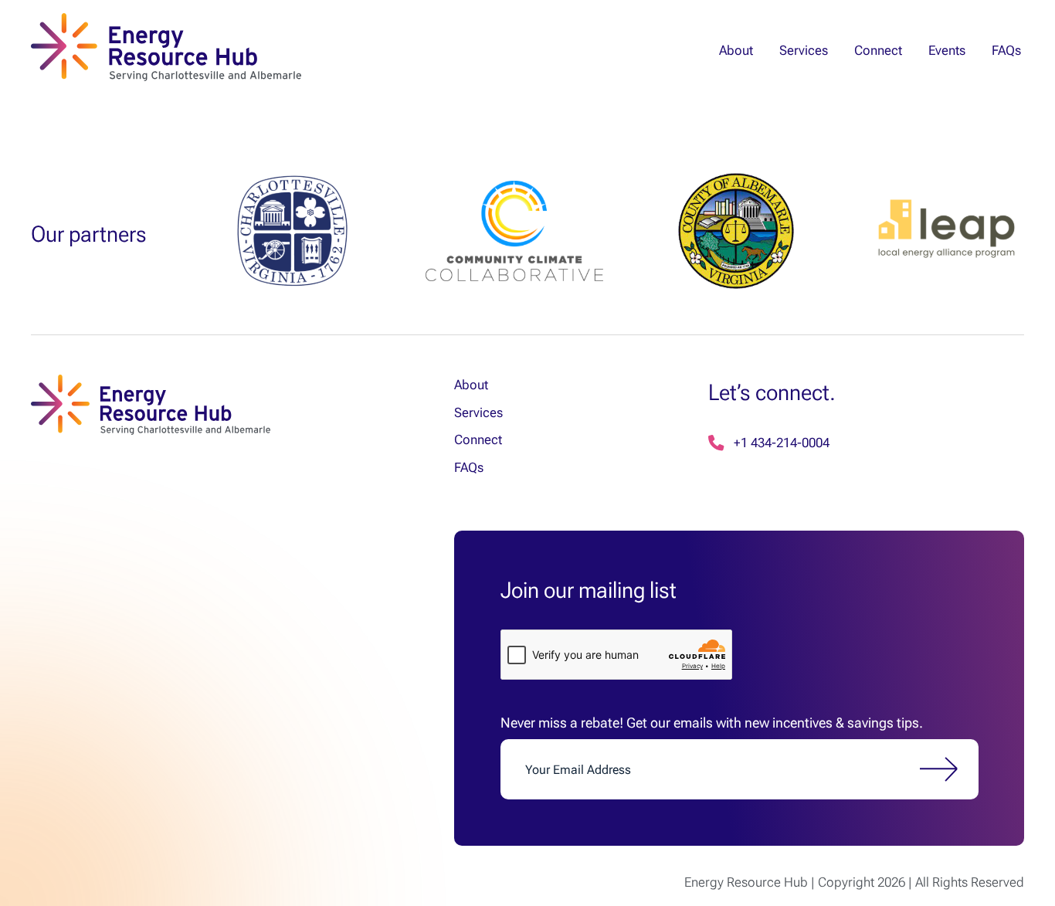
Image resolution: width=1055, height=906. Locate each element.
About (736, 50)
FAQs (1006, 50)
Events (946, 50)
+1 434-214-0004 (781, 442)
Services (803, 50)
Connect (878, 50)
